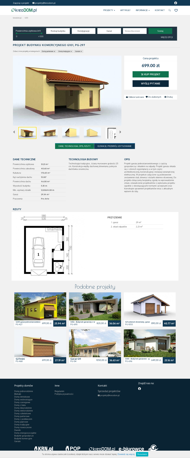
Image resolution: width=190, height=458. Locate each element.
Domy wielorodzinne (23, 410)
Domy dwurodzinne (23, 408)
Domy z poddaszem (23, 419)
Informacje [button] (142, 10)
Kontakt (160, 10)
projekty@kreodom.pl (44, 3)
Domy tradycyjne (64, 51)
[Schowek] (176, 10)
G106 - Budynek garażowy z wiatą (84, 322)
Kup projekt (152, 74)
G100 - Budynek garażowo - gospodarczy (142, 359)
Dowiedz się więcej (126, 454)
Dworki (17, 430)
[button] (170, 10)
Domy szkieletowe (22, 413)
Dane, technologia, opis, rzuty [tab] (75, 146)
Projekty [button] (108, 10)
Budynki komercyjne (23, 438)
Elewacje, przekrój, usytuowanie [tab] (114, 146)
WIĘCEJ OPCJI (167, 37)
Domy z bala (20, 405)
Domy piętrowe (21, 422)
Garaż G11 (75, 358)
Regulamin (59, 391)
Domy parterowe (47, 51)
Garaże (77, 51)
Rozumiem (142, 454)
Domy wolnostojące (23, 399)
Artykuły (125, 10)
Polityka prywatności (64, 394)
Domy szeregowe (22, 402)
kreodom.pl (17, 18)
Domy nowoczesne (23, 427)
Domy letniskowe (22, 397)
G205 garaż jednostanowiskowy (29, 322)
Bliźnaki (17, 394)
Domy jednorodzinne (23, 391)
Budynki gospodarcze (24, 435)
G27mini (20, 358)
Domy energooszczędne (25, 433)
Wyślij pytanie (150, 83)
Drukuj (169, 97)
